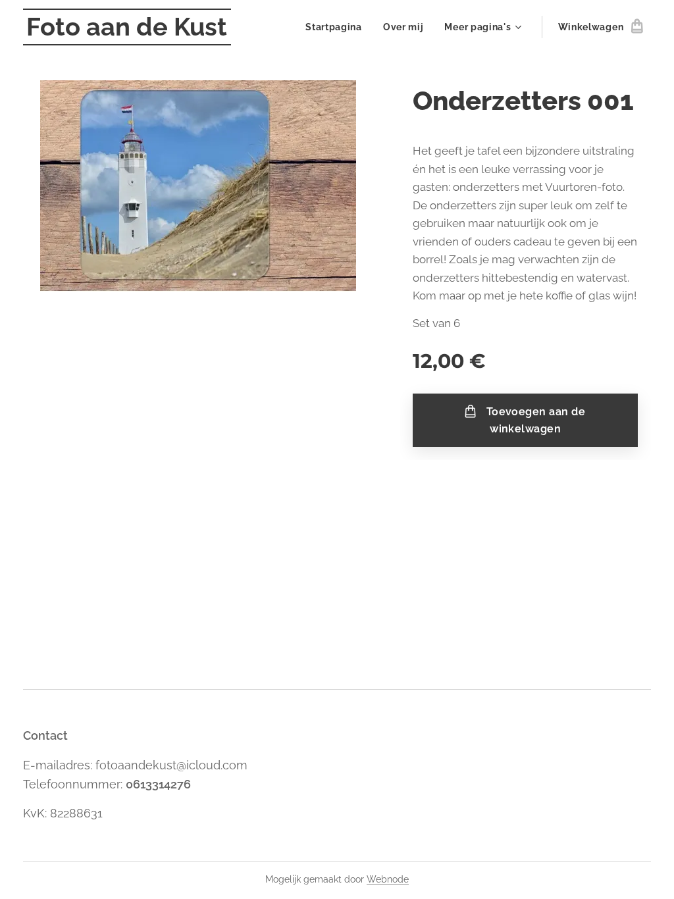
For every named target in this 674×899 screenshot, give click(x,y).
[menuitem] (337, 27)
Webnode (388, 879)
